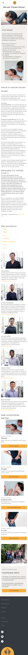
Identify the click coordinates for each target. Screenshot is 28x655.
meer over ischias (14, 538)
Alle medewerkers (14, 590)
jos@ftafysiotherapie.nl (6, 346)
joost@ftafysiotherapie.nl (7, 281)
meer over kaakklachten (14, 507)
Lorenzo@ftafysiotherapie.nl (7, 314)
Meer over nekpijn (14, 446)
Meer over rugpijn (14, 476)
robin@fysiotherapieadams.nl (8, 409)
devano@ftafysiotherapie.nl (7, 378)
